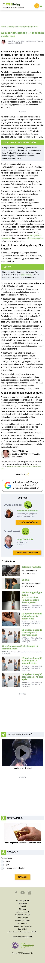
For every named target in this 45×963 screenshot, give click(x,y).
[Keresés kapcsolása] (36, 5)
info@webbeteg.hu (25, 936)
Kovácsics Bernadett (27, 511)
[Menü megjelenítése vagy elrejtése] (41, 6)
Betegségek (11, 26)
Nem (8, 861)
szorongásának (34, 235)
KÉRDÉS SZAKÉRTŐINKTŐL (28, 522)
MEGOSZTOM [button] (20, 474)
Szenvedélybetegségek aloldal (27, 26)
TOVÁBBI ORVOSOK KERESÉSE (27, 553)
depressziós (6, 238)
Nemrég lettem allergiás (15, 868)
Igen (7, 865)
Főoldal (3, 26)
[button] (16, 894)
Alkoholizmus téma (14, 466)
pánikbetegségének (35, 238)
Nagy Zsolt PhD (25, 539)
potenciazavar (26, 275)
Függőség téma (26, 466)
